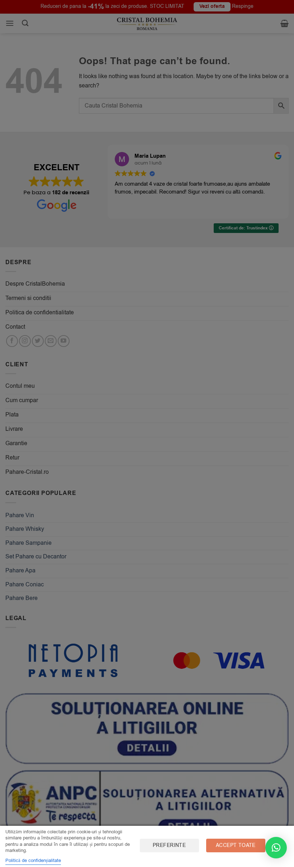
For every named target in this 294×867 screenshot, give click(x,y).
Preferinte (169, 845)
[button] (276, 847)
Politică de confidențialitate (33, 860)
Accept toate (236, 845)
